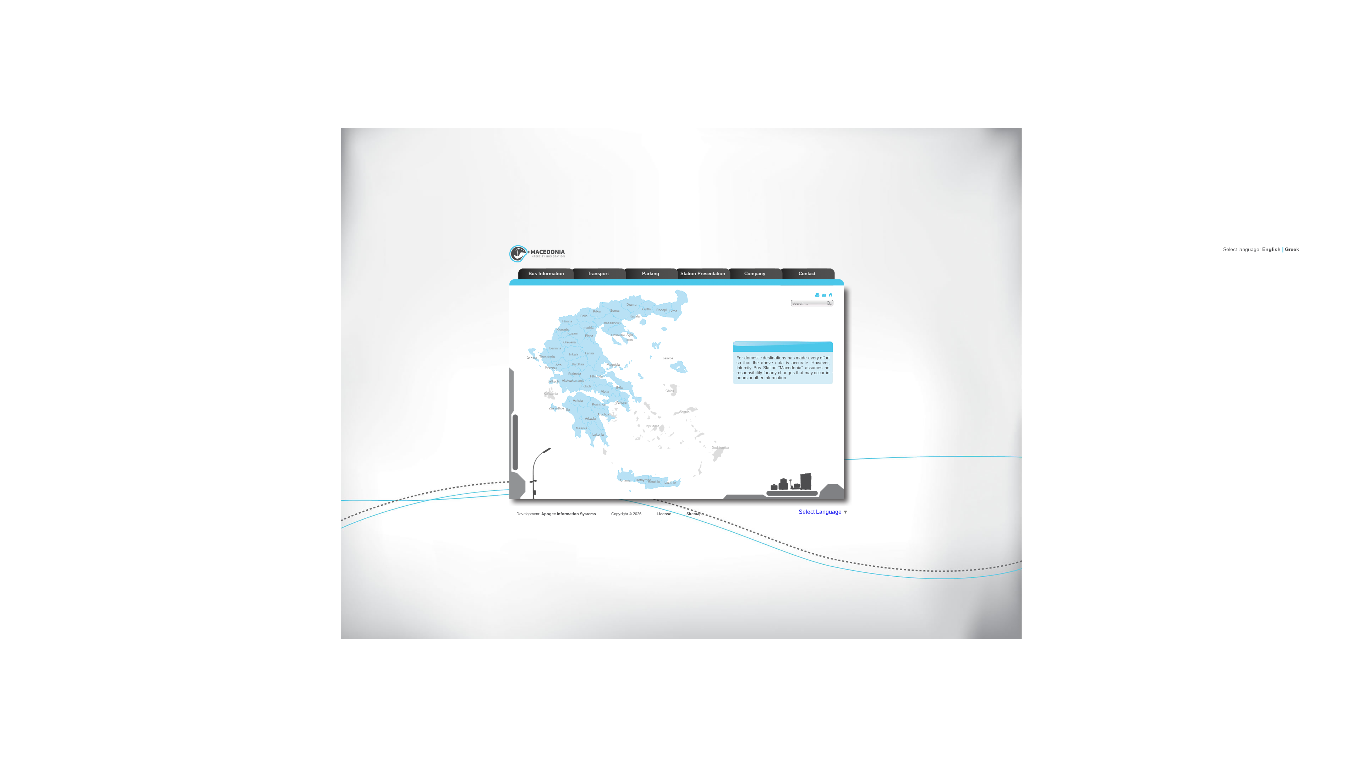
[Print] (817, 295)
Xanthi (646, 308)
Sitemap (694, 514)
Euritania (574, 373)
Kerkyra (531, 357)
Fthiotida (596, 376)
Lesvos (668, 357)
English (1271, 249)
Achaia (578, 400)
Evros (673, 310)
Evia (619, 387)
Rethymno (643, 479)
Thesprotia (547, 356)
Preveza (551, 367)
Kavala (635, 316)
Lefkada (553, 381)
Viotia (605, 391)
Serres (615, 310)
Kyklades (648, 425)
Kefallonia (546, 393)
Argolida (603, 414)
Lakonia (598, 434)
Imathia (587, 327)
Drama (631, 304)
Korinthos (599, 404)
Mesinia (581, 427)
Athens (622, 402)
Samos (681, 411)
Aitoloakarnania (573, 380)
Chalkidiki (618, 334)
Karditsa (578, 363)
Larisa (589, 352)
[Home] (830, 295)
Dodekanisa (714, 447)
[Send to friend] (824, 295)
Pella (583, 315)
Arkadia (590, 418)
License (664, 514)
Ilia (568, 409)
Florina (567, 321)
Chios (668, 390)
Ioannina (555, 348)
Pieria (589, 335)
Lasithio (670, 482)
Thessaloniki (611, 322)
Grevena (569, 341)
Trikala (573, 354)
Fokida (586, 386)
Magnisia (613, 364)
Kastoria (563, 329)
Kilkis (597, 311)
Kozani (573, 333)
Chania (625, 480)
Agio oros (629, 337)
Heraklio (654, 481)
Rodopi (661, 309)
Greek (1292, 249)
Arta (558, 364)
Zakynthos (556, 408)
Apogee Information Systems (568, 514)
